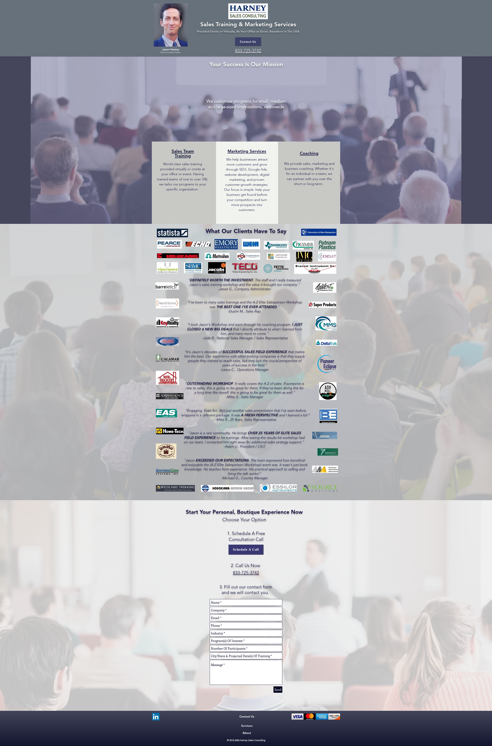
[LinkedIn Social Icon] (156, 716)
